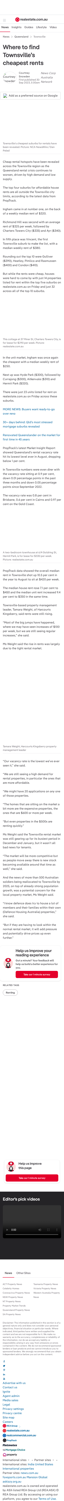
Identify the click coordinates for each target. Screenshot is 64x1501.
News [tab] (5, 27)
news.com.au (29, 1473)
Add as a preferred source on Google (33, 95)
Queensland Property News (16, 1310)
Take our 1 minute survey (36, 974)
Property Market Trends (14, 1305)
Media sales (10, 1400)
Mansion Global (37, 1477)
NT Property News (12, 1301)
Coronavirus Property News (16, 1293)
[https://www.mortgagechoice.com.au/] (14, 1451)
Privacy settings (13, 1409)
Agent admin (11, 1396)
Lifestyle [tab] (41, 27)
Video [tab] (53, 27)
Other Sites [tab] (23, 1273)
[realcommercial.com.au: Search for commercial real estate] (19, 1436)
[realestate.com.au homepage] (31, 19)
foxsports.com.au (14, 1477)
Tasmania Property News (45, 1284)
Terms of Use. (47, 1498)
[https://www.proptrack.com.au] (10, 1441)
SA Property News (12, 1314)
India (31, 1464)
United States (44, 1464)
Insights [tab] (17, 27)
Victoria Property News (44, 1288)
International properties (18, 1468)
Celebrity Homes (11, 1288)
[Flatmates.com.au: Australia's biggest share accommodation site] (10, 1446)
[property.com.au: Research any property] (10, 1455)
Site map (8, 1417)
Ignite (6, 1391)
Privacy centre (12, 1413)
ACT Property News (12, 1284)
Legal (6, 1404)
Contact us (10, 1387)
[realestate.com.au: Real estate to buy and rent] (16, 1431)
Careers (8, 1421)
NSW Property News (13, 1297)
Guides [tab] (28, 27)
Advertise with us (14, 1383)
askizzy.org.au (12, 1481)
